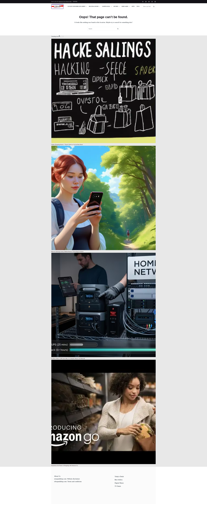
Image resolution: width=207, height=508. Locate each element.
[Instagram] (149, 1)
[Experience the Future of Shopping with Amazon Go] (103, 412)
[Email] (152, 1)
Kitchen (116, 6)
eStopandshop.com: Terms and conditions (68, 481)
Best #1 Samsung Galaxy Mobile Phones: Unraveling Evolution (67, 251)
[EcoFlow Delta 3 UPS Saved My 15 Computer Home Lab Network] (103, 305)
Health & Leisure (94, 6)
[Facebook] (142, 1)
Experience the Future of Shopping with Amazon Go (64, 465)
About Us (57, 476)
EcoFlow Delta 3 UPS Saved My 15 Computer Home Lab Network (68, 358)
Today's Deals (119, 476)
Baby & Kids (125, 6)
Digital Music (119, 483)
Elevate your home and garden (76, 6)
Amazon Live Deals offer (65, 1)
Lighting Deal (106, 6)
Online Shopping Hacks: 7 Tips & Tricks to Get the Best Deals (67, 144)
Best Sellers (119, 480)
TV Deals (118, 486)
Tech (138, 6)
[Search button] (154, 6)
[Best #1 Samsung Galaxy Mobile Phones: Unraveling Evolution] (103, 198)
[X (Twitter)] (145, 1)
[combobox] (101, 29)
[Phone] (155, 1)
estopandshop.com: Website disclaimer (67, 479)
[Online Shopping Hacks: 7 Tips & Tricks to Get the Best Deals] (103, 91)
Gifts (133, 6)
